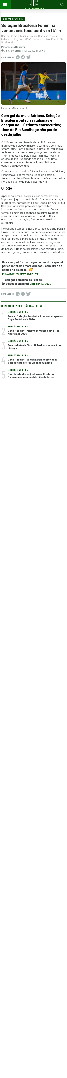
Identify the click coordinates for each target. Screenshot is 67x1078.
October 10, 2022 (40, 283)
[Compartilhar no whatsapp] (18, 57)
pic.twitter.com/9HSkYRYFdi (20, 273)
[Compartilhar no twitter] (28, 57)
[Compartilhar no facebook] (23, 57)
